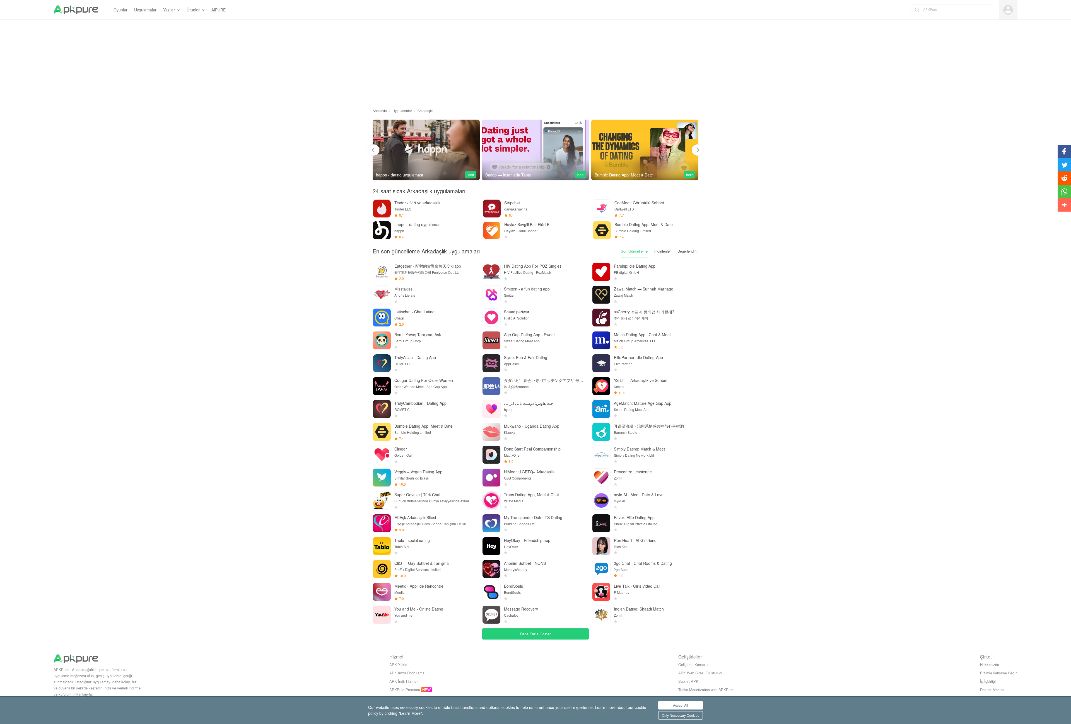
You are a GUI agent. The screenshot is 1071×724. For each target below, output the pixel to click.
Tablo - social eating (412, 540)
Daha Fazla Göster (535, 633)
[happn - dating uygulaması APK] (382, 230)
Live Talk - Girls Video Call (637, 586)
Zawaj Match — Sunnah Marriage (643, 289)
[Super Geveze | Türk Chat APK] (382, 500)
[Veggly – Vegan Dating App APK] (382, 477)
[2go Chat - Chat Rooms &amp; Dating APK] (601, 569)
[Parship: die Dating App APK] (601, 272)
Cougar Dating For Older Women (423, 380)
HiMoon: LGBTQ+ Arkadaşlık (529, 471)
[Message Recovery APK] (491, 615)
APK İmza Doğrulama (406, 672)
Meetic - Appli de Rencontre (418, 586)
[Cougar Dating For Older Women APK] (382, 386)
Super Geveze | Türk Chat (417, 494)
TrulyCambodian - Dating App (420, 403)
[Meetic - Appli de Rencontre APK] (382, 592)
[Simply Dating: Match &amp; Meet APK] (601, 454)
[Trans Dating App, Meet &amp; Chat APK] (491, 500)
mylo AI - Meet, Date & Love (639, 494)
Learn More (410, 713)
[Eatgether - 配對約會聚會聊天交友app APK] (382, 272)
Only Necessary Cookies (680, 715)
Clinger (400, 449)
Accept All (680, 705)
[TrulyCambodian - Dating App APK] (382, 409)
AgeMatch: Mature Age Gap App (642, 403)
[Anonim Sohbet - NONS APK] (491, 569)
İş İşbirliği (988, 681)
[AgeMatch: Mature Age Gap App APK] (601, 409)
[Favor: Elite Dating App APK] (601, 523)
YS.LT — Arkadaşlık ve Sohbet (640, 380)
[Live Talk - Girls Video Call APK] (601, 592)
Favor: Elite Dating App (634, 517)
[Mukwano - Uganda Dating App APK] (491, 432)
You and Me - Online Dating (418, 609)
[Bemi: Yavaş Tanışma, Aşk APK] (382, 340)
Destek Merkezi (992, 689)
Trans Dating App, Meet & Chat (531, 494)
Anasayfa (380, 110)
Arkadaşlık (425, 110)
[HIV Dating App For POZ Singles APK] (491, 272)
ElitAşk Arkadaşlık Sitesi (415, 517)
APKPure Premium (404, 689)
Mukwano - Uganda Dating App (531, 426)
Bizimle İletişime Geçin (998, 672)
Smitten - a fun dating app (527, 289)
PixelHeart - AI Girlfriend (635, 540)
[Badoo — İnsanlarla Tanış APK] (426, 150)
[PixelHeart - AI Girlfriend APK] (601, 546)
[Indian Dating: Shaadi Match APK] (601, 615)
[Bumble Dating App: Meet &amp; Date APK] (535, 150)
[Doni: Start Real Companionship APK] (491, 454)
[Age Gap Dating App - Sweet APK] (491, 340)
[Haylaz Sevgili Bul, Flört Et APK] (492, 230)
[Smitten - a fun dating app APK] (491, 294)
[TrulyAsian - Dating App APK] (382, 363)
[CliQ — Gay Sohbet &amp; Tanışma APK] (382, 569)
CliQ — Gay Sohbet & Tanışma (421, 563)
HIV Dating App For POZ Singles (532, 266)
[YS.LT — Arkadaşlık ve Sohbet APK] (601, 386)
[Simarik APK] (644, 150)
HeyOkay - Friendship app (527, 540)
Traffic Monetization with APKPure (706, 689)
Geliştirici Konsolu (693, 664)
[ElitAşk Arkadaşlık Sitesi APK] (382, 523)
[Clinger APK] (382, 454)
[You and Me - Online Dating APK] (382, 615)
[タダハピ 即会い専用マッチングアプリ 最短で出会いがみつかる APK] (491, 386)
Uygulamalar (402, 110)
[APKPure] (76, 9)
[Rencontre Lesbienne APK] (601, 477)
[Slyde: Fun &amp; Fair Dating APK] (491, 363)
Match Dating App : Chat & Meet (642, 334)
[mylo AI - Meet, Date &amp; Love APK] (601, 500)
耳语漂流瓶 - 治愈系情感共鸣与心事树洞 (649, 426)
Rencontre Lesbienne (633, 471)
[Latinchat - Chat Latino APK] (382, 317)
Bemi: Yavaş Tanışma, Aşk (417, 334)
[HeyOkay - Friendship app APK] (491, 546)
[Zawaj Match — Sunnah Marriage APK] (601, 294)
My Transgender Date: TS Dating (533, 517)
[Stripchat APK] (492, 208)
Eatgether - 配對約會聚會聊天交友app (427, 266)
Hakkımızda (989, 664)
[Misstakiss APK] (382, 294)
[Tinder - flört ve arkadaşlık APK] (382, 208)
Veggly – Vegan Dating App (418, 471)
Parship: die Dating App (634, 266)
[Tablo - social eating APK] (382, 546)
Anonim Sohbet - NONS (525, 563)
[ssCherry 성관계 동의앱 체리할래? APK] (601, 317)
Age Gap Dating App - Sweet (529, 334)
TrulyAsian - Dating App (415, 357)
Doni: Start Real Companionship (532, 449)
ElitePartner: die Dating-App (638, 357)
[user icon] (1008, 10)
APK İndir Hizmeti (403, 681)
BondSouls (513, 586)
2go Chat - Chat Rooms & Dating (643, 563)
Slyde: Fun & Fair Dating (525, 357)
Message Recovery (521, 609)
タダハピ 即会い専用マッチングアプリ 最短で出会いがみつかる (544, 380)
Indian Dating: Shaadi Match (639, 609)
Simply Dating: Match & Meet (639, 449)
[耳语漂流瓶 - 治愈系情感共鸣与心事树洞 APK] (601, 432)
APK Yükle (398, 664)
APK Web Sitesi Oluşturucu (700, 672)
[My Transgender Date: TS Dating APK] (491, 523)
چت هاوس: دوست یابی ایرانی (528, 403)
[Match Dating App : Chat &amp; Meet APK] (601, 340)
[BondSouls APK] (491, 592)
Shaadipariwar (516, 311)
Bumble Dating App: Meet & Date (423, 426)
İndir (470, 174)
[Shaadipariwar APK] (491, 317)
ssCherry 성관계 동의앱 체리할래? (644, 311)
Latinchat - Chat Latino (414, 311)
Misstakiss (403, 289)
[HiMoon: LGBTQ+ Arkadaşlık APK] (491, 477)
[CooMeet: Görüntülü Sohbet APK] (602, 208)
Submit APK (688, 681)
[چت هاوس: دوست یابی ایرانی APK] (491, 409)
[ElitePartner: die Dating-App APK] (601, 363)
